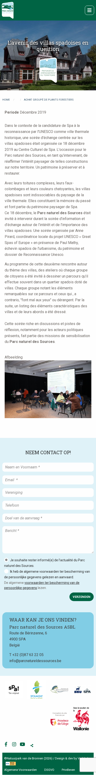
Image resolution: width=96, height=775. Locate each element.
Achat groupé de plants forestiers (49, 99)
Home (6, 99)
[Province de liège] (59, 719)
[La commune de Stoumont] (36, 689)
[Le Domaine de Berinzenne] (59, 690)
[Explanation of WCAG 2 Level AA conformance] (10, 763)
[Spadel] (82, 689)
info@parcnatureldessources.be (35, 661)
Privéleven (68, 770)
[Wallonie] (81, 718)
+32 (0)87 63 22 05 (28, 655)
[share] (32, 745)
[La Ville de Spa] (14, 689)
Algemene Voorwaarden (20, 770)
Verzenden (81, 597)
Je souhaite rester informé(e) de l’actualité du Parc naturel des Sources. (44, 563)
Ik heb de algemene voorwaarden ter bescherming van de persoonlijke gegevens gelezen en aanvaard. (47, 574)
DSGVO (49, 770)
